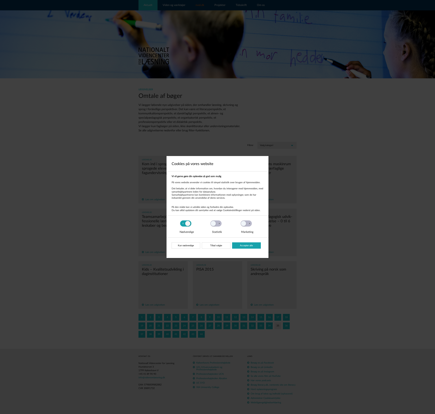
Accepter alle (246, 245)
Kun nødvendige (186, 245)
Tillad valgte (216, 245)
